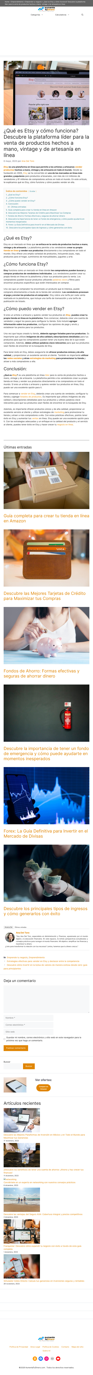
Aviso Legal (35, 1347)
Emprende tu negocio (33, 2)
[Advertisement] (46, 38)
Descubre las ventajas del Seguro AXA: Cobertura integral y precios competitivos (43, 1214)
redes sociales (14, 358)
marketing (59, 412)
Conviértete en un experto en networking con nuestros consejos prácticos (39, 1182)
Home (7, 2)
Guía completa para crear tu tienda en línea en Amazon (46, 518)
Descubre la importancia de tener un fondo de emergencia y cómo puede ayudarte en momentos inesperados (46, 753)
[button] (82, 15)
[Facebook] (41, 1358)
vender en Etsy (28, 393)
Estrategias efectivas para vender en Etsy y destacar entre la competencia (43, 961)
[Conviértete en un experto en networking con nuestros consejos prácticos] (10, 1179)
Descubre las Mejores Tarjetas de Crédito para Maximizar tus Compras (45, 596)
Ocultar (32, 191)
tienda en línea (11, 250)
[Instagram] (46, 1358)
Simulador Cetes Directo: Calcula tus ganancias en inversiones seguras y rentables (44, 1281)
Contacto (65, 1347)
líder (47, 375)
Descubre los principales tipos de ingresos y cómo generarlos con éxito (45, 911)
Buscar (7, 1062)
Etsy (6, 167)
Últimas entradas (21, 927)
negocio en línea (65, 424)
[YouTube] (58, 1358)
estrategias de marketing (43, 358)
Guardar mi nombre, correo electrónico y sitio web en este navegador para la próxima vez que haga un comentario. (43, 1039)
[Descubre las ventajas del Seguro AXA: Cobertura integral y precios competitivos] (22, 1200)
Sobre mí (46, 1351)
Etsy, (68, 315)
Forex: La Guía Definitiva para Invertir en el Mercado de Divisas (46, 833)
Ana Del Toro (22, 932)
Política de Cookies (51, 1347)
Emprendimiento (17, 2)
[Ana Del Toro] (10, 941)
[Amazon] (35, 1358)
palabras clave (60, 280)
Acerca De (8, 927)
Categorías (35, 15)
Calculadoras (60, 15)
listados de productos (30, 396)
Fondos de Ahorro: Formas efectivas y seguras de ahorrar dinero (41, 673)
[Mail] (52, 1358)
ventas (35, 418)
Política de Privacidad (19, 1347)
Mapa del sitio (77, 1347)
